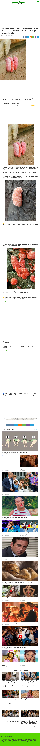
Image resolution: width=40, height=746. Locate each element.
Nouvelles (16, 35)
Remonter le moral (24, 419)
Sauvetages (32, 419)
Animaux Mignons (18, 2)
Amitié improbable (23, 418)
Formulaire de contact (24, 737)
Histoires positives (15, 419)
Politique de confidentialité (6, 737)
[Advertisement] (20, 17)
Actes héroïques (15, 418)
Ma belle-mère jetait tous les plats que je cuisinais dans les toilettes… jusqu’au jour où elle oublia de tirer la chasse (10, 682)
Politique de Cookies (15, 737)
